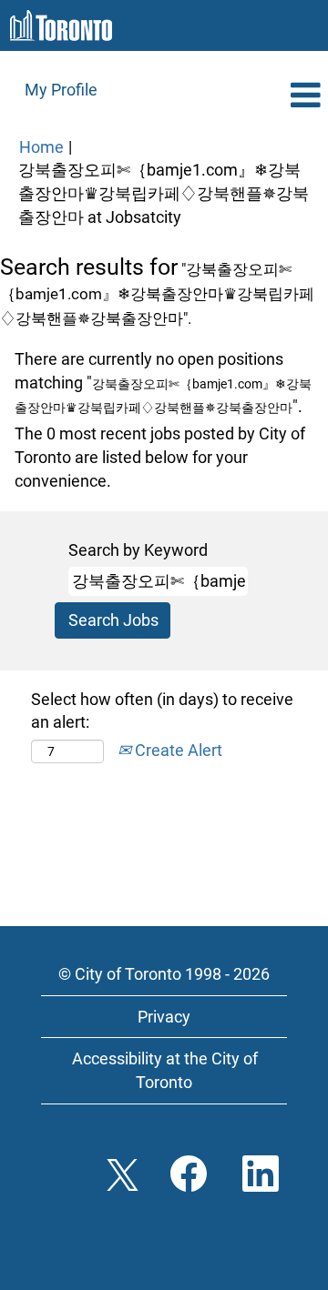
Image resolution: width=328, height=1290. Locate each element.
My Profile (61, 89)
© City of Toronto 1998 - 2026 (164, 973)
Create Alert (176, 750)
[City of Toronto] (61, 25)
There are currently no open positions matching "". (163, 382)
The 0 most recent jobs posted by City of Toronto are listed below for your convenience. (160, 456)
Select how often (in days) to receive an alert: (162, 711)
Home (41, 146)
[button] (273, 96)
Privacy (164, 1016)
